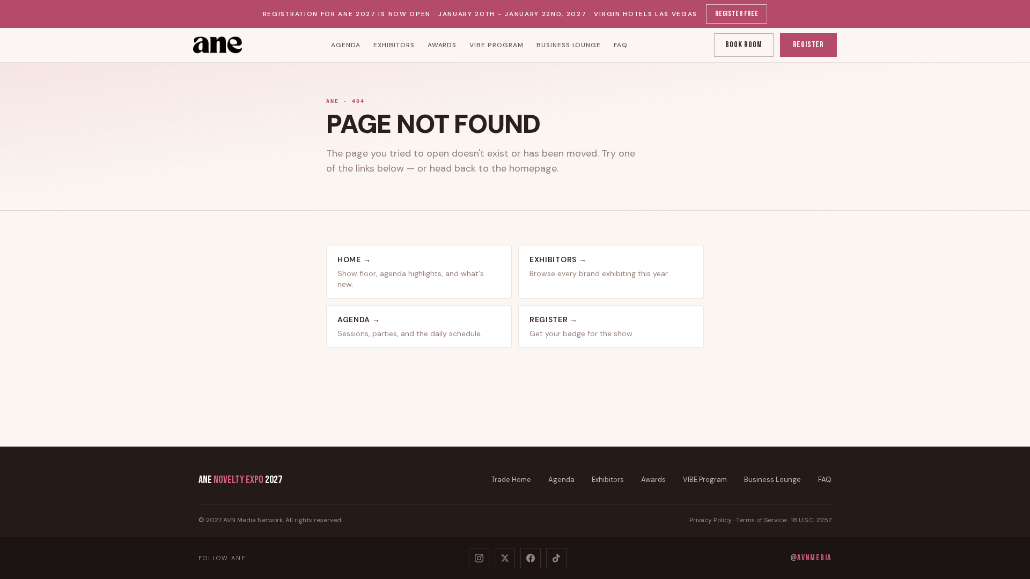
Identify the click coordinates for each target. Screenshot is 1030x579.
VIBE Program (496, 45)
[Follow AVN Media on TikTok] (556, 558)
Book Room (743, 45)
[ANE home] (219, 45)
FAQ (621, 45)
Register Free (736, 13)
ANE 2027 (240, 479)
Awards (442, 45)
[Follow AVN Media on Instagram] (479, 558)
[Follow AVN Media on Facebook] (530, 558)
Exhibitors (394, 45)
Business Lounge (568, 45)
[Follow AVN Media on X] (505, 558)
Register (808, 45)
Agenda (345, 45)
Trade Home (511, 479)
